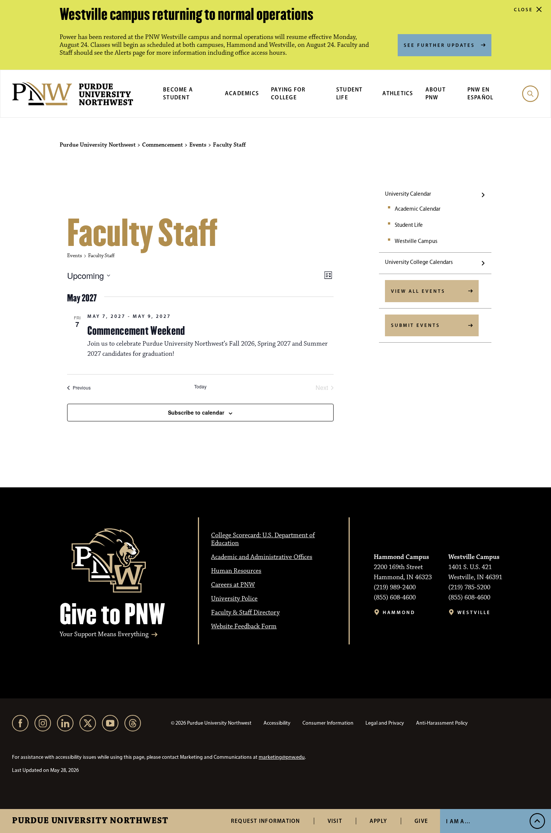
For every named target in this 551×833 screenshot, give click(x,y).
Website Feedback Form (244, 626)
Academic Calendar (417, 208)
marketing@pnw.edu (282, 757)
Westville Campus (416, 241)
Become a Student (178, 93)
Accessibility (277, 723)
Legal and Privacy (384, 723)
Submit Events (415, 325)
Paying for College (288, 93)
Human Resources (236, 571)
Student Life (349, 93)
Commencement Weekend (136, 331)
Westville (474, 612)
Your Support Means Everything (104, 634)
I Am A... (458, 821)
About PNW (435, 93)
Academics (242, 93)
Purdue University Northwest (90, 821)
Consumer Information (327, 723)
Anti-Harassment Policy (442, 723)
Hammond (399, 612)
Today (200, 387)
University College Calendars (419, 262)
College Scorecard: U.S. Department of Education (263, 539)
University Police (234, 599)
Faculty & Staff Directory (245, 612)
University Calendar (408, 193)
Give (421, 820)
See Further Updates (439, 45)
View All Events (418, 291)
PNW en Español (480, 93)
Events (74, 256)
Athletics (397, 93)
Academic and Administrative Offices (261, 557)
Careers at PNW (233, 585)
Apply (378, 820)
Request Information (265, 820)
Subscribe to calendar (196, 412)
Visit (335, 820)
